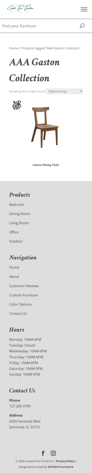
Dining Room (19, 213)
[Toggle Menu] (84, 9)
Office (14, 232)
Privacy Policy (65, 461)
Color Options (20, 304)
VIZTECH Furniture (60, 467)
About (14, 276)
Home (13, 48)
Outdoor (16, 241)
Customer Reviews (24, 286)
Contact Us (18, 313)
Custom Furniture (23, 295)
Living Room (19, 223)
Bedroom (16, 204)
